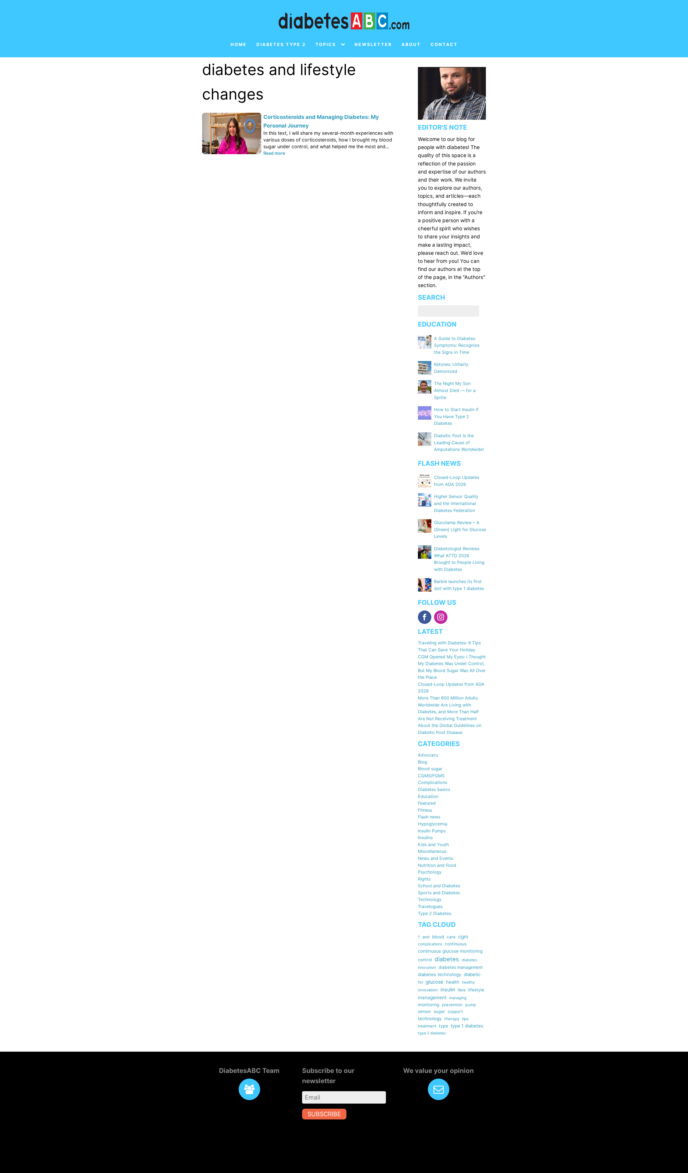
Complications (432, 782)
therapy (451, 1018)
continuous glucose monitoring (450, 951)
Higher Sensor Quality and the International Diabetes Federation (456, 503)
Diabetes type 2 (281, 44)
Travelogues (430, 906)
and (425, 937)
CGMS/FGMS (431, 775)
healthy (468, 982)
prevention (452, 1004)
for (420, 982)
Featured (427, 803)
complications (430, 944)
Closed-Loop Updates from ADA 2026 (451, 687)
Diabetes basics (434, 789)
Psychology (430, 872)
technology (430, 1018)
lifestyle (476, 989)
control (425, 959)
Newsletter (373, 44)
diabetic (472, 974)
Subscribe (324, 1114)
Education (428, 796)
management (432, 997)
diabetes (447, 959)
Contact (444, 44)
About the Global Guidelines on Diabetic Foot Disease (449, 729)
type (443, 1026)
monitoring (428, 1004)
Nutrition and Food (437, 865)
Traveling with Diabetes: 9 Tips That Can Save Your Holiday (449, 646)
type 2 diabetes (432, 1033)
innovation (428, 990)
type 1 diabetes (467, 1026)
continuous (456, 943)
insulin (447, 989)
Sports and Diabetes (439, 892)
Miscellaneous (432, 851)
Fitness (425, 810)
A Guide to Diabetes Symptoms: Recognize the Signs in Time (456, 345)
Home (239, 44)
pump (470, 1004)
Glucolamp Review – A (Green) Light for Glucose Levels (460, 529)
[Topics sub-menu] (344, 45)
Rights (424, 879)
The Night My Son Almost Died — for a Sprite (455, 390)
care (451, 936)
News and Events (435, 858)
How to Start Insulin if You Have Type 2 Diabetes (456, 416)
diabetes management (461, 967)
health (452, 982)
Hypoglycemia (432, 823)
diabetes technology (439, 974)
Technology (430, 899)
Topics (326, 44)
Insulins (425, 837)
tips (465, 1018)
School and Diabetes (439, 885)
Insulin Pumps (432, 830)
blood (438, 936)
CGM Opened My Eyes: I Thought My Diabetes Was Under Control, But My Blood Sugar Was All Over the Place (452, 667)
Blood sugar (430, 768)
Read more (274, 153)
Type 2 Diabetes (434, 913)
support (455, 1011)
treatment (427, 1026)
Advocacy (428, 755)
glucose (434, 982)
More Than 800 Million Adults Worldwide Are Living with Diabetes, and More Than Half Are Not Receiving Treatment (448, 708)
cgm (463, 936)
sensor (424, 1011)
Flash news (429, 816)
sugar (439, 1011)
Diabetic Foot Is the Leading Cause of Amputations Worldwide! (459, 442)
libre (461, 990)
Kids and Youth (433, 844)
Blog (422, 762)
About (411, 44)
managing (458, 997)
